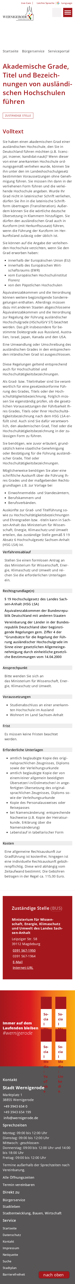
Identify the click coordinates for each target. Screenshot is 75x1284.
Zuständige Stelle (18, 115)
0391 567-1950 (24, 950)
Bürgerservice (33, 51)
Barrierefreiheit (14, 1274)
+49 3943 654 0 (15, 1106)
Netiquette (10, 1255)
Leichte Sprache (45, 3)
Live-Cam (26, 3)
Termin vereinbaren (19, 1185)
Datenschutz (12, 1235)
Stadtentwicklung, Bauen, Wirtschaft (32, 1213)
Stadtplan (10, 1268)
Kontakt (8, 1241)
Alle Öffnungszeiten (18, 1177)
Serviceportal (59, 51)
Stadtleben (11, 1206)
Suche (7, 1261)
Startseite (11, 51)
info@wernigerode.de (20, 1118)
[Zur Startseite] (21, 13)
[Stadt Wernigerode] (37, 1102)
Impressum (11, 1248)
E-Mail (18, 962)
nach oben (53, 1274)
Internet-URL (23, 967)
